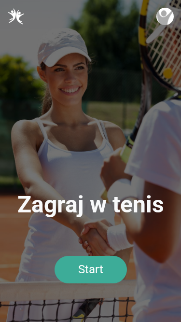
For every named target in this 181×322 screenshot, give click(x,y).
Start (90, 269)
